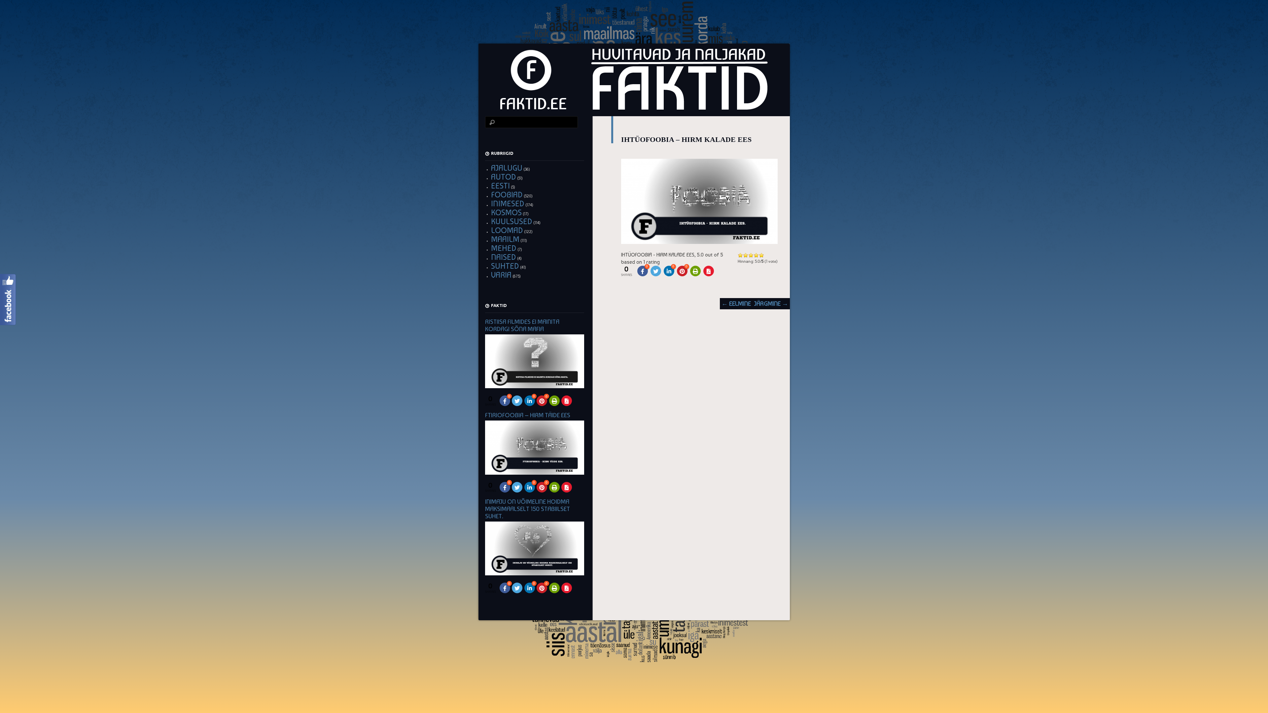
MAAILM (505, 239)
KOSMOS (506, 212)
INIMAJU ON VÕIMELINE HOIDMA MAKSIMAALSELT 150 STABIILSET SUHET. (527, 509)
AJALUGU (506, 168)
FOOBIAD (507, 194)
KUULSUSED (511, 221)
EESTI (500, 185)
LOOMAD (507, 230)
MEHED (503, 248)
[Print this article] (695, 271)
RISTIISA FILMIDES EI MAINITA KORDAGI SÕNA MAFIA (522, 325)
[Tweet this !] (656, 271)
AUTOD (503, 177)
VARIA (501, 275)
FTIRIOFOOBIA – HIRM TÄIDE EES (527, 415)
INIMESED (507, 203)
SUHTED (505, 266)
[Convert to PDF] (708, 271)
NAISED (503, 257)
